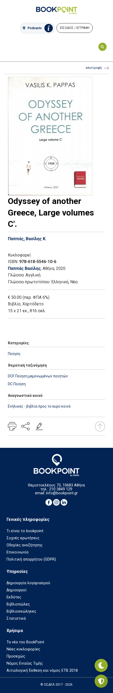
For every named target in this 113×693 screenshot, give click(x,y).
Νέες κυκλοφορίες (23, 649)
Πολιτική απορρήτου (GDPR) (31, 559)
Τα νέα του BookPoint (25, 642)
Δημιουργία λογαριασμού (28, 583)
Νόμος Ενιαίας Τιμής (25, 663)
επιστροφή (94, 68)
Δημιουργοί (17, 590)
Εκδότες (14, 597)
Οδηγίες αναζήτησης (25, 545)
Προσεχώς (16, 656)
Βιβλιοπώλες (18, 604)
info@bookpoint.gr (62, 493)
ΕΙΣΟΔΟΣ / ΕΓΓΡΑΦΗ (74, 28)
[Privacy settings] (101, 681)
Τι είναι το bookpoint (25, 531)
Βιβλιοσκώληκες (21, 611)
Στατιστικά (16, 618)
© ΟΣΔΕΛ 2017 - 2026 (56, 684)
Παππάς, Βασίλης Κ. (27, 238)
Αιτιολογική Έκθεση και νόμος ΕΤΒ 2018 (42, 670)
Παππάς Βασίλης (24, 268)
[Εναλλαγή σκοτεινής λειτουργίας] (101, 665)
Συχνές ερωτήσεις (23, 538)
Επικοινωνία (17, 552)
